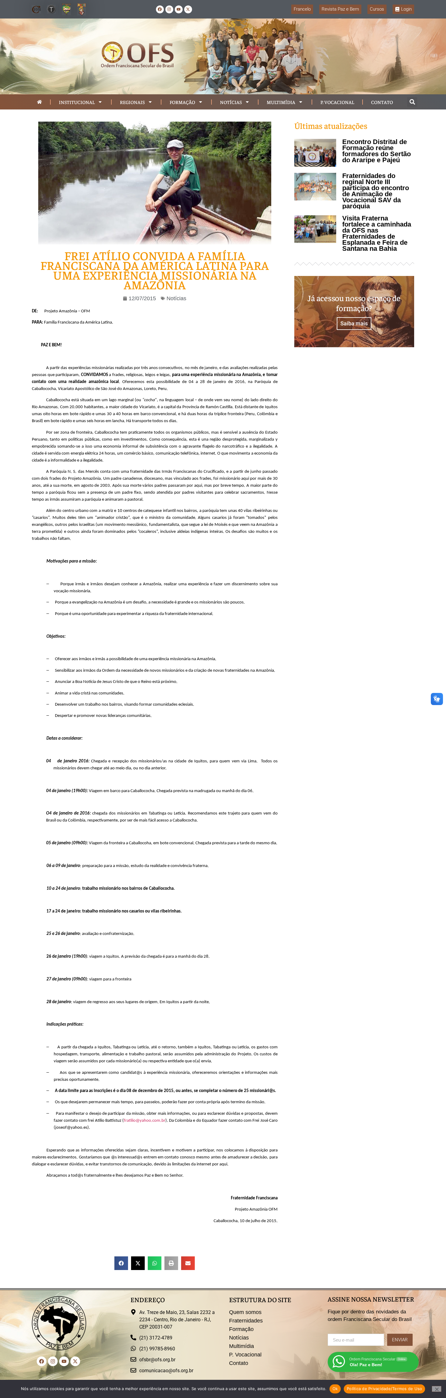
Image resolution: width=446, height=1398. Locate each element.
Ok (335, 1388)
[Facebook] (160, 9)
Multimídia (281, 102)
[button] (412, 102)
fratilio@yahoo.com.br (144, 1120)
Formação (182, 102)
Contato (382, 102)
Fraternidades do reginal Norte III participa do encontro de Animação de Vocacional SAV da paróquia (375, 191)
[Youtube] (179, 9)
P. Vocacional (337, 102)
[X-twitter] (188, 9)
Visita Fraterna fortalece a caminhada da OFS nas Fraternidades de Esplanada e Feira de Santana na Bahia (376, 233)
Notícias (231, 102)
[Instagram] (169, 9)
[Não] (436, 1389)
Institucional (77, 102)
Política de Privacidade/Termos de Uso (384, 1388)
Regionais (132, 102)
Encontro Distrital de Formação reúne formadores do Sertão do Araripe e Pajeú (376, 151)
